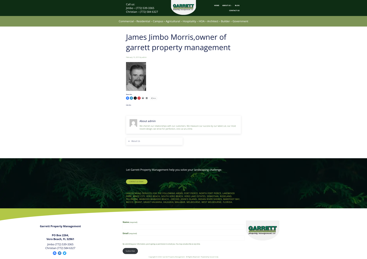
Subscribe (130, 251)
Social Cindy (214, 257)
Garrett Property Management (174, 257)
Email (130, 233)
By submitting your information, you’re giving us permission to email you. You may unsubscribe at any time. (161, 244)
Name (130, 222)
